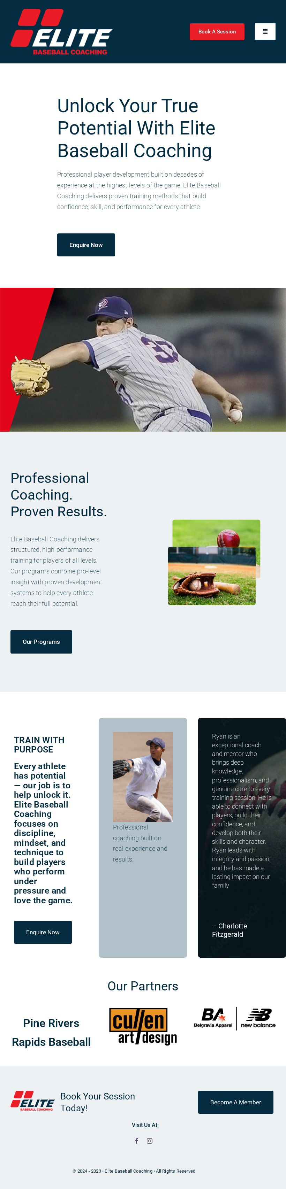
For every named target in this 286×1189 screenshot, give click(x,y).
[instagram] (149, 1141)
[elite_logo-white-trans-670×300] (61, 11)
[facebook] (137, 1141)
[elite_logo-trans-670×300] (32, 1093)
